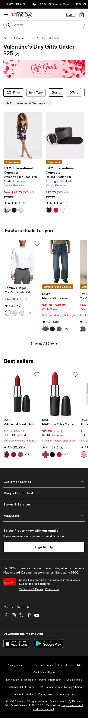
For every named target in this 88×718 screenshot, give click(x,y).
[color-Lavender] (15, 313)
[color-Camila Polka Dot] (20, 210)
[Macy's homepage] (6, 38)
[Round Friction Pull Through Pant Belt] (65, 135)
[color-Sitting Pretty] (20, 454)
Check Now (52, 589)
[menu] (6, 14)
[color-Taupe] (59, 454)
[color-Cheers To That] (59, 328)
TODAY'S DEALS (14, 4)
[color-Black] (14, 210)
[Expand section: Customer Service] (44, 481)
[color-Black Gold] (49, 210)
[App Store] (16, 643)
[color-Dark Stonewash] (83, 328)
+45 (65, 454)
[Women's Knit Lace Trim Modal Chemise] (23, 135)
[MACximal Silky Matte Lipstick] (60, 393)
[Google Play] (48, 643)
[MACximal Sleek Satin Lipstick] (21, 393)
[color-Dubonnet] (6, 454)
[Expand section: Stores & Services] (44, 504)
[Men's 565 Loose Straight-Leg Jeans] (60, 262)
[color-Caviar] (52, 454)
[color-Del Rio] (13, 454)
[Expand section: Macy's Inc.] (44, 515)
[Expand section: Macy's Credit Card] (44, 493)
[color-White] (62, 210)
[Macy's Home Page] (21, 15)
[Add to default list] (37, 243)
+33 (27, 454)
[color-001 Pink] (84, 454)
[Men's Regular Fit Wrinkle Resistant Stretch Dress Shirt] (22, 262)
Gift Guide (17, 38)
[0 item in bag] (82, 15)
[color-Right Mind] (45, 328)
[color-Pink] (21, 313)
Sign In (70, 14)
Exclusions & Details (31, 589)
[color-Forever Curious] (45, 454)
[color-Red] (56, 210)
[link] (23, 190)
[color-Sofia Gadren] (7, 210)
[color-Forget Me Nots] (52, 328)
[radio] (7, 210)
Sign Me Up (44, 547)
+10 (28, 313)
